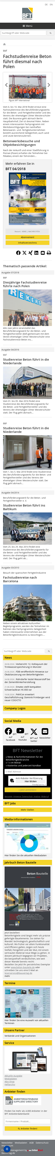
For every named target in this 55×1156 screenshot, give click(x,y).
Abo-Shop (10, 1081)
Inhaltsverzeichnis (27, 242)
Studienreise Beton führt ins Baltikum (24, 507)
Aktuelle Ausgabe (13, 1075)
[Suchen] (50, 33)
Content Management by (15, 1150)
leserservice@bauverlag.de (18, 973)
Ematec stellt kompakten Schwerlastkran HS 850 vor (23, 688)
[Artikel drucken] (49, 253)
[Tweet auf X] (24, 254)
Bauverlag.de (8, 1153)
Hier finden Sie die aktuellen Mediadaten (26, 855)
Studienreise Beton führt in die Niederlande (26, 361)
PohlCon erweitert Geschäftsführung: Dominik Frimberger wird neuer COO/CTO (27, 697)
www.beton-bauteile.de (23, 967)
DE (46, 4)
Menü (29, 26)
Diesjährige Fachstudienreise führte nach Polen (25, 284)
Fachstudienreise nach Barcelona (20, 579)
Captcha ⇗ (39, 785)
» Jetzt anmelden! (27, 789)
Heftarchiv (10, 1084)
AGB (31, 1142)
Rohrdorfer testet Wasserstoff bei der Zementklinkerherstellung (27, 681)
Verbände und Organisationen (20, 1035)
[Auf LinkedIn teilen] (37, 254)
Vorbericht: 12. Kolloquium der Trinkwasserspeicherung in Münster (26, 665)
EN (51, 4)
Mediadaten (11, 1078)
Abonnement (27, 237)
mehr (7, 976)
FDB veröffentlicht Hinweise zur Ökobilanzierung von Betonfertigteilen (26, 673)
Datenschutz (42, 1142)
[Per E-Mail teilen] (43, 253)
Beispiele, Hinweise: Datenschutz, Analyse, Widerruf (27, 796)
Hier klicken (31, 781)
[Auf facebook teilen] (18, 254)
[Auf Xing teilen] (31, 254)
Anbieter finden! (28, 1128)
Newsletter (7, 1142)
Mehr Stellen (27, 809)
